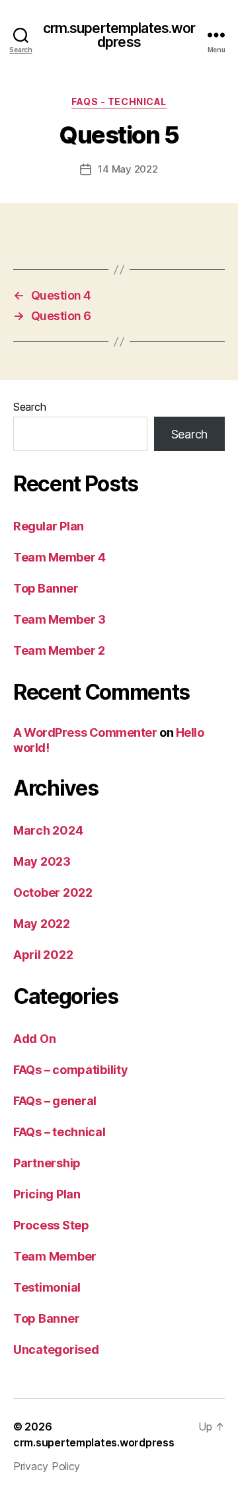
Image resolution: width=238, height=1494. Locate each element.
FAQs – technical (59, 1132)
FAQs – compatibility (70, 1070)
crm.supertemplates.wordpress (119, 35)
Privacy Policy (46, 1466)
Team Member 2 (58, 650)
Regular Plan (48, 526)
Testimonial (47, 1287)
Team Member (55, 1256)
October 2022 (53, 892)
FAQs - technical (118, 101)
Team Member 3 (59, 619)
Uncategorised (56, 1349)
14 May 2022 (127, 169)
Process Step (51, 1225)
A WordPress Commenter (85, 732)
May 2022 (41, 924)
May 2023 (42, 861)
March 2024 (48, 830)
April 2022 (43, 955)
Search (29, 406)
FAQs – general (55, 1101)
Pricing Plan (47, 1194)
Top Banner (46, 588)
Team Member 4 (59, 557)
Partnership (47, 1163)
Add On (34, 1039)
